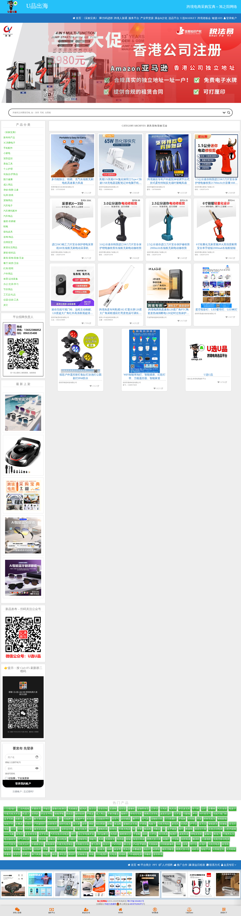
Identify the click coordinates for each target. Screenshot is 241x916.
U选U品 (208, 374)
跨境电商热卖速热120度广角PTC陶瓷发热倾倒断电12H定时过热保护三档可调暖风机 (168, 311)
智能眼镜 (222, 819)
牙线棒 (182, 819)
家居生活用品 (10, 247)
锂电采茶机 (196, 834)
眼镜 (109, 824)
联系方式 (214, 864)
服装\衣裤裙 (9, 221)
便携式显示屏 (154, 839)
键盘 (54, 854)
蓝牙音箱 (43, 834)
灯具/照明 (8, 268)
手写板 (175, 839)
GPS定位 (61, 849)
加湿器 (7, 849)
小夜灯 (72, 839)
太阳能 (191, 819)
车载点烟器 (83, 849)
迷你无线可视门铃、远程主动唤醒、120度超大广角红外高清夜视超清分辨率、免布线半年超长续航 (72, 311)
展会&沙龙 (161, 18)
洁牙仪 (152, 834)
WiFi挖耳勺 (205, 814)
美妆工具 (8, 163)
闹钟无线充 (65, 824)
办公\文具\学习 (11, 284)
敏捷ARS (217, 18)
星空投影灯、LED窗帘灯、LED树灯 (216, 309)
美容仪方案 (200, 829)
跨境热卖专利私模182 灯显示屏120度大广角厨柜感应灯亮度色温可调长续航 (120, 311)
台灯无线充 (10, 844)
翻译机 (196, 839)
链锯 (128, 839)
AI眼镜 (186, 814)
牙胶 (139, 829)
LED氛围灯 (101, 854)
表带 (84, 824)
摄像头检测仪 (59, 809)
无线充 (101, 849)
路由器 (69, 814)
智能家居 (213, 824)
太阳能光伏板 (82, 844)
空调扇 (143, 824)
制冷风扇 (163, 834)
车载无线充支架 (12, 814)
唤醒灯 (92, 829)
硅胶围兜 (52, 824)
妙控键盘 (125, 819)
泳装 (185, 844)
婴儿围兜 (95, 844)
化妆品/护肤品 (10, 174)
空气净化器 (23, 839)
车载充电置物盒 (65, 844)
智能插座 (50, 844)
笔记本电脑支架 (86, 834)
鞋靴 (5, 226)
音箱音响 (102, 809)
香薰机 (7, 854)
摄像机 (131, 809)
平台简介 (145, 864)
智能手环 (8, 824)
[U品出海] (12, 6)
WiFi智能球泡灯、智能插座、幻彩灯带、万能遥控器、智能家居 (144, 376)
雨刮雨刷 (100, 824)
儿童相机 (206, 839)
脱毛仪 (19, 834)
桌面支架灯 (166, 814)
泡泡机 (113, 834)
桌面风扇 (183, 834)
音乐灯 (232, 824)
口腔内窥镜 (230, 829)
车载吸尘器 (37, 844)
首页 (78, 18)
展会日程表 (198, 864)
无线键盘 (73, 809)
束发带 (117, 849)
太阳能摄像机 (167, 844)
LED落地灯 (10, 809)
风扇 (101, 839)
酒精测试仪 (125, 834)
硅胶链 (156, 849)
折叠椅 (211, 809)
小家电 (6, 153)
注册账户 (17, 791)
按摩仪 (25, 854)
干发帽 (136, 834)
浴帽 (109, 849)
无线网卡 (68, 819)
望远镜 (42, 839)
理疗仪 (193, 844)
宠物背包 (82, 839)
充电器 (113, 854)
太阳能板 (231, 849)
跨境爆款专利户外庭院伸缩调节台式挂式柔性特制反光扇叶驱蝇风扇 (168, 181)
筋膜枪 (113, 809)
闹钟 (144, 834)
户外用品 (8, 273)
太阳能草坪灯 (103, 819)
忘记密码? (29, 791)
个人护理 (8, 169)
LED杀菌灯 (170, 819)
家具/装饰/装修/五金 (13, 258)
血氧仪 (51, 839)
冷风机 (163, 809)
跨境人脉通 (120, 18)
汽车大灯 (52, 819)
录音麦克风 (184, 809)
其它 (5, 305)
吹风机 (184, 824)
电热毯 (120, 839)
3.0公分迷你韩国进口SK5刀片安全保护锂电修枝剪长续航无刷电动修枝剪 (120, 246)
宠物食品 (82, 854)
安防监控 (8, 158)
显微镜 (223, 824)
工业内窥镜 (23, 809)
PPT (154, 864)
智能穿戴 (59, 814)
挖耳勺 (115, 819)
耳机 (178, 844)
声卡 (194, 814)
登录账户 (231, 18)
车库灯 (28, 824)
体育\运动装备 (10, 279)
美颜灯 (166, 839)
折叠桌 (19, 824)
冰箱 (91, 854)
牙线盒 (90, 814)
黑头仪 (126, 849)
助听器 (195, 849)
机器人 (25, 814)
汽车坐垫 (222, 809)
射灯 (73, 834)
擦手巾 (136, 819)
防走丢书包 (46, 814)
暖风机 (83, 809)
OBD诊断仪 (102, 834)
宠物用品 (8, 200)
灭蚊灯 (46, 854)
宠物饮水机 (156, 819)
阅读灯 (71, 854)
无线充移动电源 (221, 839)
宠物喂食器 (143, 809)
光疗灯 (71, 849)
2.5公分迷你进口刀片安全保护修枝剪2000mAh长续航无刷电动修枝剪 (168, 246)
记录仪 (154, 809)
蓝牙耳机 (8, 819)
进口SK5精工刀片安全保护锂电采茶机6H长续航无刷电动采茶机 (72, 246)
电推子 (232, 809)
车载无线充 (81, 829)
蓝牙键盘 (171, 829)
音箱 (20, 829)
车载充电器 (124, 829)
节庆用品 (8, 289)
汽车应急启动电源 (59, 834)
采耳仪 (202, 824)
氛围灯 (173, 834)
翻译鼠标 (79, 814)
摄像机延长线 (130, 824)
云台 (13, 829)
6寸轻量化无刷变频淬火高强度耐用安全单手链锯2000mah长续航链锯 (216, 246)
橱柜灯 (124, 814)
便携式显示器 (183, 849)
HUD (34, 839)
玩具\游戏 (8, 195)
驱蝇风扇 (102, 829)
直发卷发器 (31, 834)
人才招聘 (166, 864)
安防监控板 (67, 829)
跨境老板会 (204, 18)
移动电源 (61, 839)
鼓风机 (35, 814)
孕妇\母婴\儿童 (11, 190)
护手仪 (193, 824)
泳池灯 (202, 844)
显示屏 (76, 824)
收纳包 (113, 829)
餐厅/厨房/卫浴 (11, 263)
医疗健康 (8, 179)
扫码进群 (107, 18)
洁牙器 (177, 814)
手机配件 (8, 148)
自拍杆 (37, 849)
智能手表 (205, 849)
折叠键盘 (136, 849)
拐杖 (91, 824)
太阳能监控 (218, 849)
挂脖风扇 (185, 839)
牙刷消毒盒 (113, 814)
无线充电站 (163, 824)
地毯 (6, 829)
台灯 (203, 809)
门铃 (93, 849)
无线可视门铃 (220, 814)
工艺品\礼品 (9, 294)
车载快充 (36, 809)
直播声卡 (79, 819)
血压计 (106, 844)
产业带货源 (146, 18)
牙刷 (45, 849)
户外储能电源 (135, 854)
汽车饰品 (8, 216)
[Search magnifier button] (228, 112)
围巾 (181, 829)
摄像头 (207, 834)
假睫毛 (92, 839)
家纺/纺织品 (9, 252)
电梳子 (152, 824)
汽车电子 (8, 205)
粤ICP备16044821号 (135, 901)
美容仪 (16, 854)
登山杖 (28, 819)
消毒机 (147, 854)
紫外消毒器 (168, 849)
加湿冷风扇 (138, 839)
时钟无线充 (209, 819)
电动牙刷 (27, 849)
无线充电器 (214, 844)
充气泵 (145, 819)
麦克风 (175, 824)
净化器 (62, 854)
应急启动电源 (215, 829)
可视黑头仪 (228, 834)
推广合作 (181, 864)
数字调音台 (39, 819)
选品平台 (174, 18)
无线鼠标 (153, 844)
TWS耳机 (116, 844)
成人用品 (8, 184)
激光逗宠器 (39, 829)
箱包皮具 (8, 232)
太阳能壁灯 (53, 829)
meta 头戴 (9, 834)
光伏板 (16, 849)
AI (163, 829)
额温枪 (147, 829)
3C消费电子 (9, 143)
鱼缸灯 (147, 849)
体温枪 (117, 824)
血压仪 (92, 809)
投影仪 (19, 819)
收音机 (225, 844)
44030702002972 (136, 904)
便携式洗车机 (151, 814)
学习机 (195, 809)
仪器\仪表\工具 (11, 300)
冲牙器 (28, 829)
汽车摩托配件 (10, 211)
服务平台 (134, 18)
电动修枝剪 (10, 839)
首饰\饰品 (8, 237)
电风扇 (172, 809)
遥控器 (122, 809)
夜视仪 (90, 819)
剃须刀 (217, 834)
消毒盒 (156, 829)
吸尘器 (127, 844)
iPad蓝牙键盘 (139, 844)
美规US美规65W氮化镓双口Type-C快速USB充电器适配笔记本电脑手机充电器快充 (120, 181)
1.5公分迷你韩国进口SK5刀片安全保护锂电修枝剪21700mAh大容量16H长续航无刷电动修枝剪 (216, 181)
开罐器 (46, 809)
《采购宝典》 (90, 18)
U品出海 (37, 6)
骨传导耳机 (136, 814)
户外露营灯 (39, 824)
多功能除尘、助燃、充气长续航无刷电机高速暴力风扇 (72, 181)
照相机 (122, 854)
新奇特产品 (9, 137)
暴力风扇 (36, 854)
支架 (199, 819)
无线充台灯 (23, 844)
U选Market (188, 18)
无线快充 (110, 839)
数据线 (189, 829)
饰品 (52, 849)
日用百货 (8, 242)
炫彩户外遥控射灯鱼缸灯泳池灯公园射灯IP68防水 (80, 376)
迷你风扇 (157, 854)
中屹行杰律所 (110, 904)
